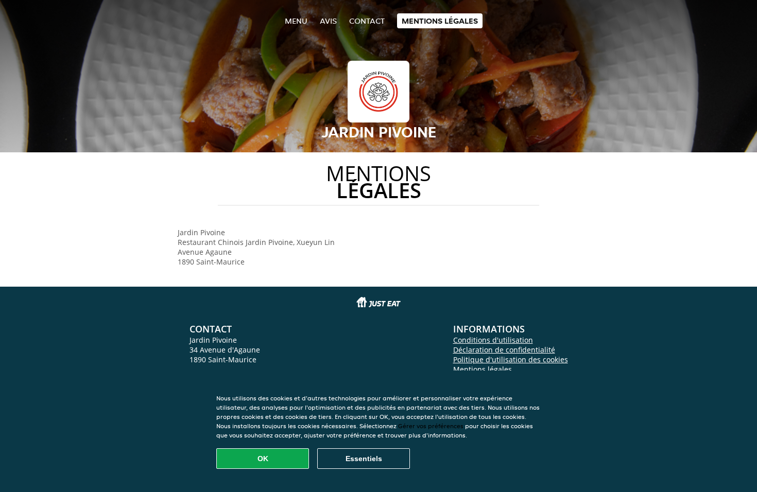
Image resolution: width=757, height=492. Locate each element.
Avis (328, 20)
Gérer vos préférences (430, 426)
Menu (296, 20)
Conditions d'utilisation (493, 340)
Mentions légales (440, 20)
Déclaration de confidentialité (504, 350)
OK (262, 458)
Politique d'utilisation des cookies (510, 359)
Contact (367, 20)
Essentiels (364, 458)
